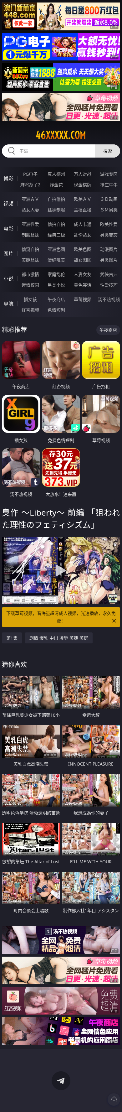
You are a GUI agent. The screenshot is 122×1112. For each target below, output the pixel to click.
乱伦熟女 (82, 235)
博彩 (8, 178)
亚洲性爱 (30, 224)
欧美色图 (82, 249)
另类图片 (109, 260)
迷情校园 (30, 285)
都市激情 (30, 274)
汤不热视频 (109, 299)
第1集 (12, 638)
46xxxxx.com (61, 135)
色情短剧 (56, 310)
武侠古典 (109, 274)
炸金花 (56, 185)
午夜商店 (56, 299)
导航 (8, 303)
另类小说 (56, 285)
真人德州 (56, 174)
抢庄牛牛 (109, 185)
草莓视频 (82, 299)
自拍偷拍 (56, 199)
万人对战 (82, 174)
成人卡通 (82, 224)
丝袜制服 (56, 210)
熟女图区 (82, 260)
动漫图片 (109, 249)
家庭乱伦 (56, 274)
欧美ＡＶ (82, 199)
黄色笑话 (82, 285)
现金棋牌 (82, 185)
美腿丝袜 (30, 260)
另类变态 (109, 235)
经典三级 (56, 235)
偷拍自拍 (56, 224)
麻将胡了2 (30, 185)
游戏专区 (109, 174)
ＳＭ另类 (109, 210)
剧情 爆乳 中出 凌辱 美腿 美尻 (58, 638)
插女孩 (30, 299)
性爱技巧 (109, 285)
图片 (8, 253)
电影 (8, 228)
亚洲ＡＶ (30, 199)
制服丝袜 (30, 235)
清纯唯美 (56, 260)
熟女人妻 (30, 210)
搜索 (107, 151)
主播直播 (82, 210)
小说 (8, 278)
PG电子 (30, 174)
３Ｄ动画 (109, 199)
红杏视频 (30, 310)
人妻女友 (82, 274)
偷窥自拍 (30, 249)
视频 (8, 203)
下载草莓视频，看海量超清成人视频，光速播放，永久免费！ (61, 617)
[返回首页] (114, 1099)
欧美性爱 (109, 224)
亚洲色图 (56, 249)
